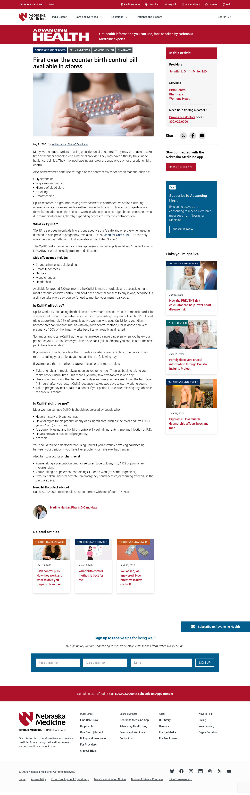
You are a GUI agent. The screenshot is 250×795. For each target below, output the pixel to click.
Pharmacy (125, 50)
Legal (22, 779)
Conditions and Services (51, 50)
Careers (164, 726)
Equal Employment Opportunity (70, 779)
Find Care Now (89, 720)
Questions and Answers (49, 542)
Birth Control (177, 90)
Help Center (87, 726)
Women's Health (104, 50)
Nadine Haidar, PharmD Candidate (70, 144)
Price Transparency (180, 779)
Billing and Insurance (93, 738)
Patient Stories (177, 323)
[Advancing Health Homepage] (66, 35)
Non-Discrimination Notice (110, 779)
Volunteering (206, 726)
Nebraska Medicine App (134, 720)
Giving (202, 720)
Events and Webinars (132, 732)
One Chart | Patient (91, 732)
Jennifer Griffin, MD (117, 235)
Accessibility (38, 779)
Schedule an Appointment (155, 693)
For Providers (88, 744)
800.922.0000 (178, 121)
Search (222, 17)
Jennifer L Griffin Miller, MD (188, 71)
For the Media (167, 732)
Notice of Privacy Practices (147, 779)
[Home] (32, 17)
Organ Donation (208, 732)
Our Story (165, 720)
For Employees (168, 738)
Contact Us (126, 738)
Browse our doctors (182, 117)
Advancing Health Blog (133, 726)
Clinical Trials (88, 750)
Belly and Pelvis (80, 50)
